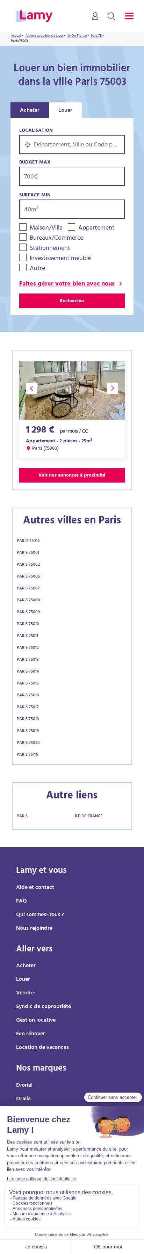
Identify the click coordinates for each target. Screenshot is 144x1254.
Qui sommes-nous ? (40, 915)
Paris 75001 (28, 553)
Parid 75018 (28, 541)
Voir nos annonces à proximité (71, 475)
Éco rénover (30, 1034)
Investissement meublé (60, 259)
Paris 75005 (28, 577)
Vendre (25, 993)
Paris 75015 (28, 684)
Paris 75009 (28, 612)
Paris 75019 (28, 731)
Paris (22, 816)
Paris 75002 (28, 565)
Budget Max (34, 162)
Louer (65, 111)
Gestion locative (36, 1020)
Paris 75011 (27, 636)
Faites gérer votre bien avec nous (67, 284)
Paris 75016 (28, 696)
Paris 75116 (27, 755)
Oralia (23, 1099)
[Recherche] (111, 16)
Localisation (36, 131)
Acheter (29, 111)
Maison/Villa (46, 228)
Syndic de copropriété (43, 1007)
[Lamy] (34, 16)
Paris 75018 (28, 719)
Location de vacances (42, 1048)
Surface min (35, 195)
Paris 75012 (28, 648)
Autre (37, 269)
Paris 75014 (28, 672)
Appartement (96, 228)
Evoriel (24, 1085)
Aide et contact (35, 888)
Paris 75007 (28, 589)
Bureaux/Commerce (56, 239)
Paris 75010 (28, 624)
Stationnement (50, 249)
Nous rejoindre (34, 928)
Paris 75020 (28, 743)
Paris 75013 (28, 660)
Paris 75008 (28, 600)
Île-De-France (88, 816)
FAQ (21, 901)
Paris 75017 (28, 707)
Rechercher (72, 301)
